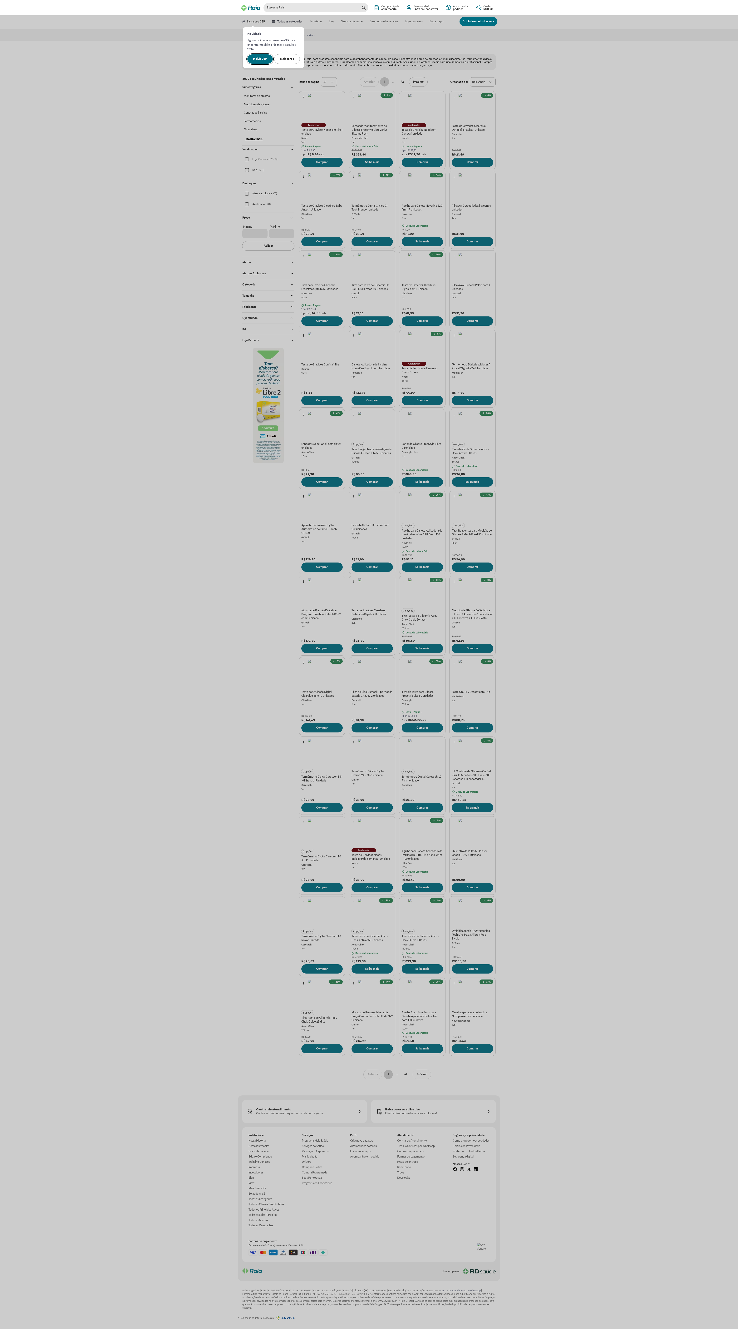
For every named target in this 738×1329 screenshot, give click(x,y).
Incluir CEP (260, 58)
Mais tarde (287, 58)
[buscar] (363, 8)
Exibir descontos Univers (478, 21)
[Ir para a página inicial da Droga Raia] (250, 7)
